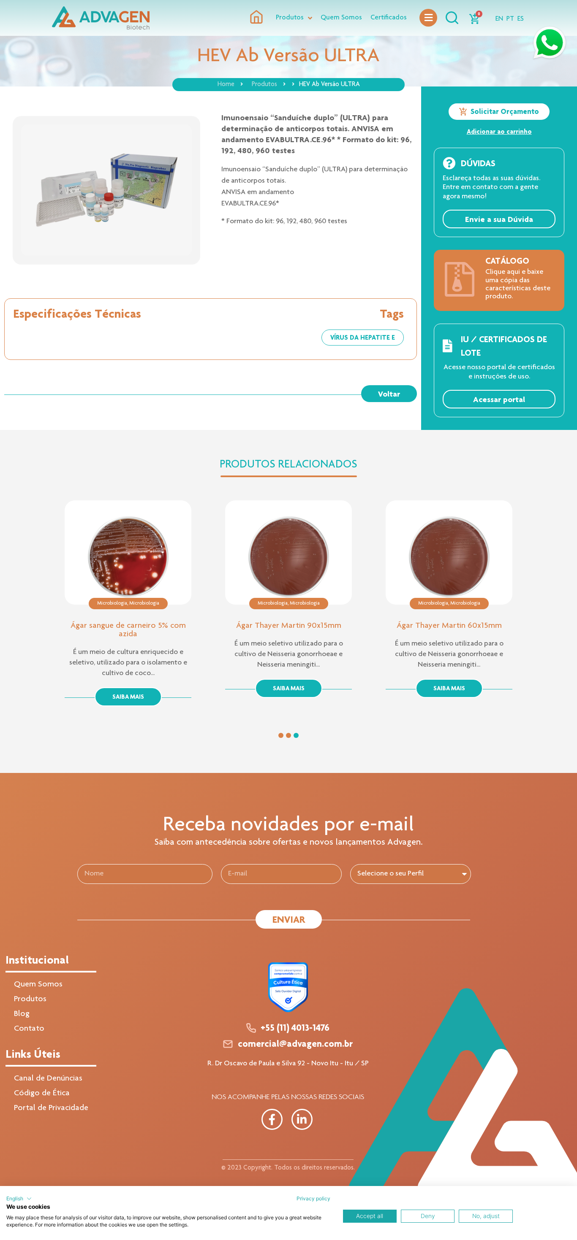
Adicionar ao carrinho (499, 131)
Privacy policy (313, 1198)
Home (226, 84)
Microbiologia (112, 603)
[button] (389, 393)
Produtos (264, 84)
